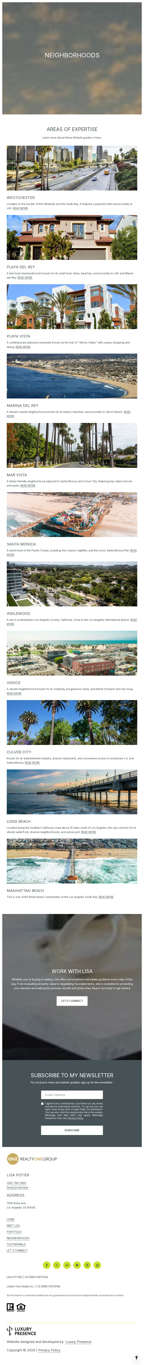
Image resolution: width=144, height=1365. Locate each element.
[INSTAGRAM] (57, 1265)
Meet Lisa (13, 1225)
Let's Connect (17, 1250)
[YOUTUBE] (77, 1265)
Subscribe (72, 1130)
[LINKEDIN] (67, 1265)
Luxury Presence (78, 1342)
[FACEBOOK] (46, 1265)
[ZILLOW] (97, 1265)
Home (10, 1219)
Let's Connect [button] (72, 1000)
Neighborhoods (18, 1238)
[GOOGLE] (87, 1265)
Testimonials (16, 1244)
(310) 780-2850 (16, 1183)
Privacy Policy (75, 1118)
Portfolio (14, 1231)
